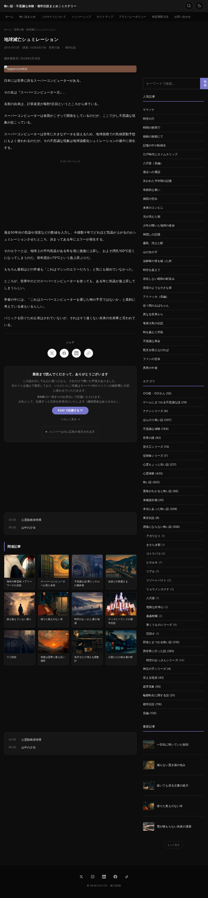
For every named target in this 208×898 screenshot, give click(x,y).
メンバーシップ (81, 16)
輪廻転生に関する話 (156, 695)
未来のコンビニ (153, 207)
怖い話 (147, 482)
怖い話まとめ (27, 16)
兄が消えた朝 (151, 216)
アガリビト (153, 536)
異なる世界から (153, 314)
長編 (146, 713)
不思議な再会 (151, 341)
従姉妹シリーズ (153, 455)
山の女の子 (150, 252)
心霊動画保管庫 (31, 519)
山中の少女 (28, 527)
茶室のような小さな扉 (157, 287)
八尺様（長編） (153, 163)
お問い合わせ (182, 16)
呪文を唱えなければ (156, 350)
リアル (150, 571)
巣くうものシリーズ (159, 624)
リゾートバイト (156, 580)
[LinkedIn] (104, 876)
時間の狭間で (151, 127)
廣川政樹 (115, 885)
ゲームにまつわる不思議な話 (161, 402)
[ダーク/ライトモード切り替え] (199, 5)
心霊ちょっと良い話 (156, 464)
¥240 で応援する (70, 410)
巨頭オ (150, 633)
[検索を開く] (188, 5)
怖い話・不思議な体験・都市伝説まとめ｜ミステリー (40, 6)
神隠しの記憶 (151, 234)
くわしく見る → (70, 419)
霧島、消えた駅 (153, 243)
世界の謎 (54, 47)
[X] (81, 876)
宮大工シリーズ (153, 446)
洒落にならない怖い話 (157, 526)
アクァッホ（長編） (156, 296)
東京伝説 (149, 517)
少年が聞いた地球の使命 (159, 225)
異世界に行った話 (154, 651)
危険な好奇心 (155, 607)
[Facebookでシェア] (64, 353)
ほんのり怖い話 (153, 420)
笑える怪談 (150, 677)
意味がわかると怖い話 (157, 491)
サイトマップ (105, 16)
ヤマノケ (149, 109)
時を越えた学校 (153, 332)
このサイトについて (53, 16)
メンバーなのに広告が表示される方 (72, 431)
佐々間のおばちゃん (156, 305)
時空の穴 (149, 118)
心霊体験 (149, 473)
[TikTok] (126, 876)
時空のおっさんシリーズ (162, 660)
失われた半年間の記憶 (157, 180)
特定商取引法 (160, 16)
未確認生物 (150, 500)
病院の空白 (150, 198)
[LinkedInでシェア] (76, 353)
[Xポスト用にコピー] (88, 353)
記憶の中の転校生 (154, 145)
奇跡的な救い (151, 189)
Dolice (102, 885)
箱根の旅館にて (153, 136)
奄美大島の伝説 (153, 323)
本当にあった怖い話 (156, 509)
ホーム (9, 16)
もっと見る (173, 844)
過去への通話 (151, 172)
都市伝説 (70, 47)
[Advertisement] (70, 193)
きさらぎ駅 (153, 544)
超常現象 (149, 686)
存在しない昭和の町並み (159, 278)
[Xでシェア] (52, 353)
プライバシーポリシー (132, 16)
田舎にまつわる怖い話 (157, 642)
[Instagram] (92, 876)
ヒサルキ (152, 562)
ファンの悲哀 (151, 358)
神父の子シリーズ (154, 668)
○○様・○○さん (154, 393)
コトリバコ (153, 553)
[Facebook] (115, 876)
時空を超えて (151, 269)
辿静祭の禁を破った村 (157, 261)
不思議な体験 (151, 428)
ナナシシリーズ (153, 411)
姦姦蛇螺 (152, 616)
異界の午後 (150, 367)
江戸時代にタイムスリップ (160, 154)
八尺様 (150, 598)
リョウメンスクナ (157, 589)
